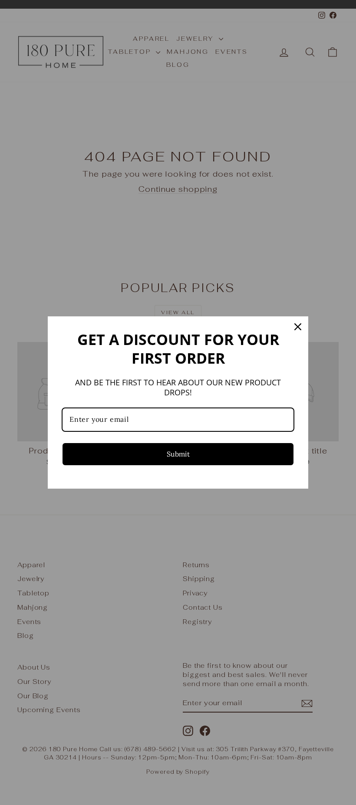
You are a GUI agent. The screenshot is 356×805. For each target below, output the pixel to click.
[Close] (297, 326)
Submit (178, 454)
